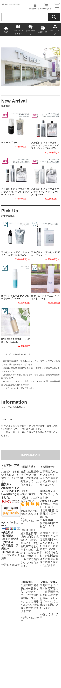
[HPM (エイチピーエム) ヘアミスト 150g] (45, 278)
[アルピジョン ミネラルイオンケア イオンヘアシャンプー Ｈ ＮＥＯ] (15, 171)
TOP (6, 32)
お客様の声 (42, 32)
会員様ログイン (35, 9)
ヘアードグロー (9, 142)
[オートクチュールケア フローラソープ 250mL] (15, 278)
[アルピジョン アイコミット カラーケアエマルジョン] (15, 235)
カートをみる (46, 9)
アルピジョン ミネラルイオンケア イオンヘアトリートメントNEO (45, 192)
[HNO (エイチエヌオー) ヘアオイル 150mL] (15, 322)
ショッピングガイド (18, 32)
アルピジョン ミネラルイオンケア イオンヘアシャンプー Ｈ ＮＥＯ (15, 192)
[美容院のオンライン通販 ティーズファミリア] (11, 4)
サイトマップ (54, 32)
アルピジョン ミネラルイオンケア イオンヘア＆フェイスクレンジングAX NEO (45, 145)
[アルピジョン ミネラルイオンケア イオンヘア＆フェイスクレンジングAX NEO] (45, 125)
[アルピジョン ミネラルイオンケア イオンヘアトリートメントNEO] (45, 171)
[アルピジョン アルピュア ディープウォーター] (45, 235)
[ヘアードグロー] (15, 125)
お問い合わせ (30, 32)
